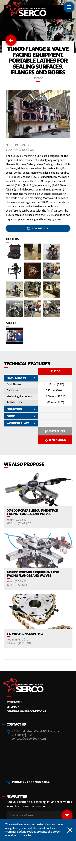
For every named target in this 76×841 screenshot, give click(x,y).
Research (14, 702)
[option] (55, 406)
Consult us (40, 228)
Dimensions (57, 439)
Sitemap (13, 707)
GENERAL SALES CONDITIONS (26, 711)
